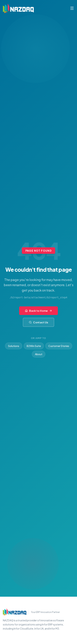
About (38, 354)
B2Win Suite (34, 346)
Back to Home (38, 310)
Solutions (13, 346)
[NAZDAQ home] (15, 611)
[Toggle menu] (72, 8)
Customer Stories (58, 346)
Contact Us (40, 322)
